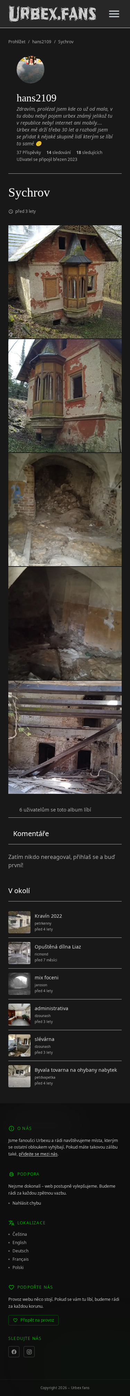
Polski (18, 1267)
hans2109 (41, 42)
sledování (58, 152)
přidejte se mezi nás (38, 1154)
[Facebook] (13, 1351)
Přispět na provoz (37, 1320)
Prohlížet (16, 42)
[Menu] (114, 13)
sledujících (89, 152)
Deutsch (20, 1251)
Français (20, 1259)
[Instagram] (29, 1351)
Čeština (19, 1234)
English (19, 1242)
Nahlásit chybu (26, 1203)
